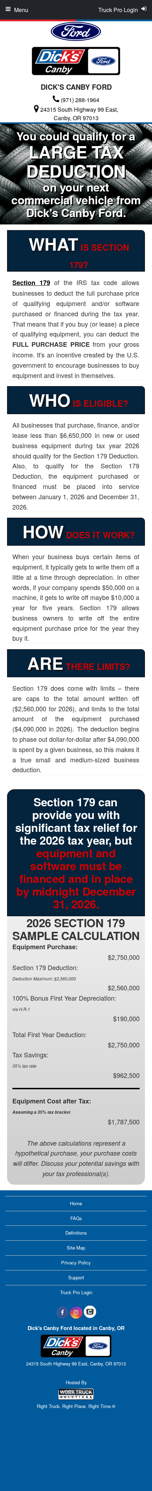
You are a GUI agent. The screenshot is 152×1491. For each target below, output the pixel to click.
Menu (21, 10)
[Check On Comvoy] (90, 1312)
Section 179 (31, 282)
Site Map (76, 1247)
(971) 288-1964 (80, 100)
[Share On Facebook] (62, 1312)
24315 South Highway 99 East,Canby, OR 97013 (79, 113)
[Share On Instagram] (76, 1312)
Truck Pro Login (76, 1292)
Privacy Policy (76, 1262)
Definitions (76, 1232)
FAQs (76, 1218)
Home (76, 1203)
